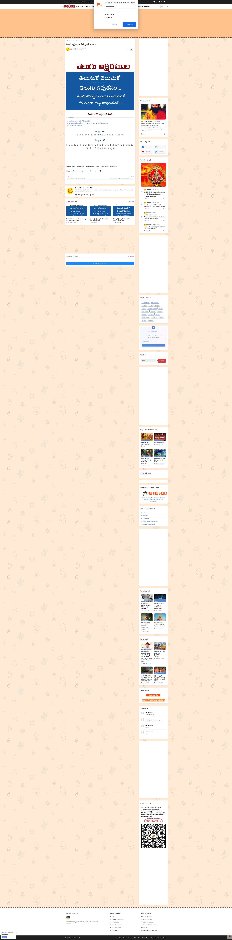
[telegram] (159, 2)
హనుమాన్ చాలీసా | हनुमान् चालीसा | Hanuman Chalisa (159, 624)
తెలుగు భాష (150, 320)
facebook (148, 147)
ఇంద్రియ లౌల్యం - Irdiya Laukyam (145, 443)
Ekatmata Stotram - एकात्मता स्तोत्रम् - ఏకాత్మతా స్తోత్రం (159, 606)
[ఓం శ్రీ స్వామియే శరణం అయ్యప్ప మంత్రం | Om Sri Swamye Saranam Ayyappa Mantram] (153, 175)
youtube (148, 152)
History (143, 308)
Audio (144, 512)
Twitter (85, 171)
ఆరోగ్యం (146, 6)
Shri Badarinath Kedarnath (150, 930)
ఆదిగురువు (153, 311)
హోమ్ (67, 41)
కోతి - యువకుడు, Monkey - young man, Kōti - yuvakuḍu (146, 461)
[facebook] (154, 2)
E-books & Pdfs (146, 518)
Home (116, 938)
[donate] (90, 195)
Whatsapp (94, 171)
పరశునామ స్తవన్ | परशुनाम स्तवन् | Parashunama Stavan (145, 626)
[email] (93, 195)
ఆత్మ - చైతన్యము (145, 311)
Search (161, 360)
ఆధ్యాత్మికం (160, 311)
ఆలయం (139, 6)
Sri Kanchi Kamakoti (148, 922)
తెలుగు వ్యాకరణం (90, 166)
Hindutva (157, 305)
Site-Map (160, 938)
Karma (160, 308)
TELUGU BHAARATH (83, 187)
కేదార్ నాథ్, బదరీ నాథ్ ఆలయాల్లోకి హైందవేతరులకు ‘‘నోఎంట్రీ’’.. (159, 654)
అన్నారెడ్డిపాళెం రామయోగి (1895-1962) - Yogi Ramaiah (145, 606)
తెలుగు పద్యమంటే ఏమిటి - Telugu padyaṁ (80, 121)
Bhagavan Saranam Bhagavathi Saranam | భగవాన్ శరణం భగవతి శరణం (154, 217)
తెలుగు (73, 166)
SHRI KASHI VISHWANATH (150, 925)
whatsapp (161, 147)
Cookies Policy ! (146, 938)
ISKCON (145, 927)
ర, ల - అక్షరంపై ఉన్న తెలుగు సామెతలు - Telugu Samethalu (99, 219)
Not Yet (114, 24)
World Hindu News (148, 919)
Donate (125, 938)
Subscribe (129, 24)
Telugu (97, 166)
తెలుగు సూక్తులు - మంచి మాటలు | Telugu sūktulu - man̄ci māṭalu (76, 219)
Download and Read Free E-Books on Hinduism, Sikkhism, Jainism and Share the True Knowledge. (153, 499)
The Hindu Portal (147, 916)
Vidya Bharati (115, 922)
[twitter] (84, 195)
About (120, 938)
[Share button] (100, 171)
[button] (167, 6)
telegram (161, 152)
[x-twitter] (162, 2)
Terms (165, 938)
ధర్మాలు (87, 6)
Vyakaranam (72, 41)
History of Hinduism (152, 308)
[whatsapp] (157, 2)
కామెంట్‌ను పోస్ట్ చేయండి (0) (100, 263)
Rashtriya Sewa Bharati (118, 919)
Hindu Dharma (145, 302)
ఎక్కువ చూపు (131, 201)
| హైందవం (79, 6)
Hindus (150, 305)
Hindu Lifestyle (154, 302)
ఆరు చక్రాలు (151, 314)
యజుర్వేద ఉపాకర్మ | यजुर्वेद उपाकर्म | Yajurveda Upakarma (154, 227)
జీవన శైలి (161, 317)
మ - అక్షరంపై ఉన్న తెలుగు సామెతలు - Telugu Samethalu (122, 219)
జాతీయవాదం (154, 317)
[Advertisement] (110, 58)
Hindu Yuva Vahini (116, 927)
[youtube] (164, 2)
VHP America (115, 930)
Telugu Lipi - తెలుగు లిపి (75, 125)
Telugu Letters (104, 166)
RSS (113, 916)
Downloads (145, 515)
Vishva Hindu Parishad (117, 925)
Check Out (4, 934)
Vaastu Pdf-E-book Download (149, 524)
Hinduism (144, 305)
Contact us (73, 2)
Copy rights (88, 2)
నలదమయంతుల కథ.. (159, 442)
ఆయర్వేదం (144, 314)
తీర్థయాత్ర (144, 320)
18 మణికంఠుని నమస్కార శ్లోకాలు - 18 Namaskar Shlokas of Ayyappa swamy (154, 205)
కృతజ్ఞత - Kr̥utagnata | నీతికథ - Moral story (159, 460)
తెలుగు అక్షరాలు (80, 166)
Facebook (77, 171)
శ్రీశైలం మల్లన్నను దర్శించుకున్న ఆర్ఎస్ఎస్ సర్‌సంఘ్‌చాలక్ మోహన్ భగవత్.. (159, 678)
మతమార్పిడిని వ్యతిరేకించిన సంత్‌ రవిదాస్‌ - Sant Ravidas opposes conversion (152, 124)
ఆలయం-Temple (145, 317)
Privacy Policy (80, 2)
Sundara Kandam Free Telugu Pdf (150, 521)
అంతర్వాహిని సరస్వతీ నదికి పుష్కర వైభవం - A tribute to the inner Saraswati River (146, 678)
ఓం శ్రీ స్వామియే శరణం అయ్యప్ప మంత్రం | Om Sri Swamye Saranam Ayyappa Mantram (154, 194)
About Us (66, 2)
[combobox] (108, 17)
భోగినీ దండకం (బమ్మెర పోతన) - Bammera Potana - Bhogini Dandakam (88, 123)
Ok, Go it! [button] (4, 937)
